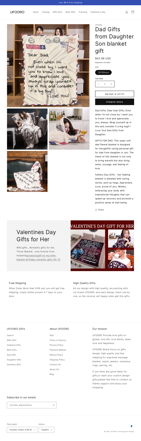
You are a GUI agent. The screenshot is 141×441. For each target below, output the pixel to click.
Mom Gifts (12, 350)
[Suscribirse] (53, 405)
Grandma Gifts (14, 364)
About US (54, 369)
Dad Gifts (11, 355)
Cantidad (99, 78)
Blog (52, 374)
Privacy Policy (56, 345)
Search (10, 335)
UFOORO (114, 431)
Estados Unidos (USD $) (21, 430)
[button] (121, 12)
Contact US (55, 364)
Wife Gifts (11, 340)
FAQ (52, 335)
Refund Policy (56, 355)
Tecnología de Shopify (126, 431)
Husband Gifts (14, 345)
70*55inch (103, 72)
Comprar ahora (114, 102)
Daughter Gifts (14, 359)
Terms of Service (58, 340)
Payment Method (58, 350)
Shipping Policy (57, 359)
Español (45, 430)
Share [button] (101, 209)
